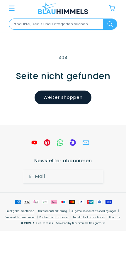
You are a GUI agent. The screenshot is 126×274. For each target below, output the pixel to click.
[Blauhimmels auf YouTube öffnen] (34, 142)
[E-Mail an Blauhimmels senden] (85, 142)
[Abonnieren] (96, 176)
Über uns (114, 217)
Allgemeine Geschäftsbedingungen (94, 211)
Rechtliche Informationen (89, 217)
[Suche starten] (110, 24)
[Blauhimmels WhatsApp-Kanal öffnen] (60, 142)
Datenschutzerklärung (52, 211)
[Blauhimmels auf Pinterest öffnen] (47, 142)
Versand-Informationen (20, 217)
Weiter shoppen (63, 97)
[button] (11, 8)
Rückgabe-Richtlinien (20, 211)
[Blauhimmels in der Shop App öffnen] (73, 142)
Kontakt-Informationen (54, 217)
